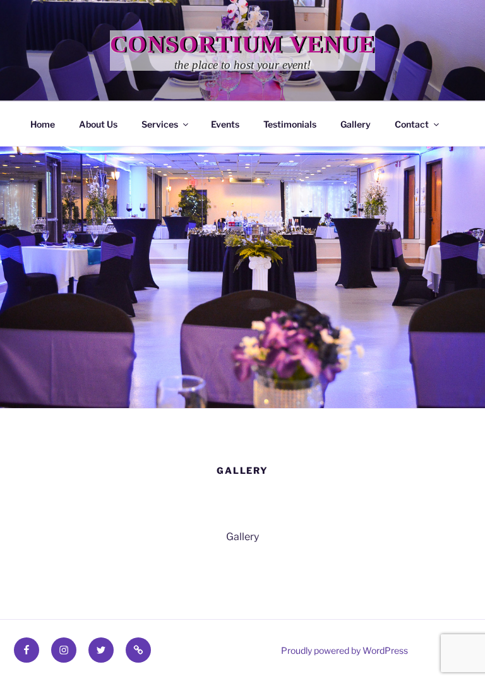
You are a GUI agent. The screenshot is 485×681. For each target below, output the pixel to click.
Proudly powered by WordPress (344, 650)
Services (159, 124)
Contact (412, 124)
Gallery (355, 124)
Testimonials (289, 124)
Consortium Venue (242, 44)
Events (225, 124)
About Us (98, 124)
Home (42, 124)
